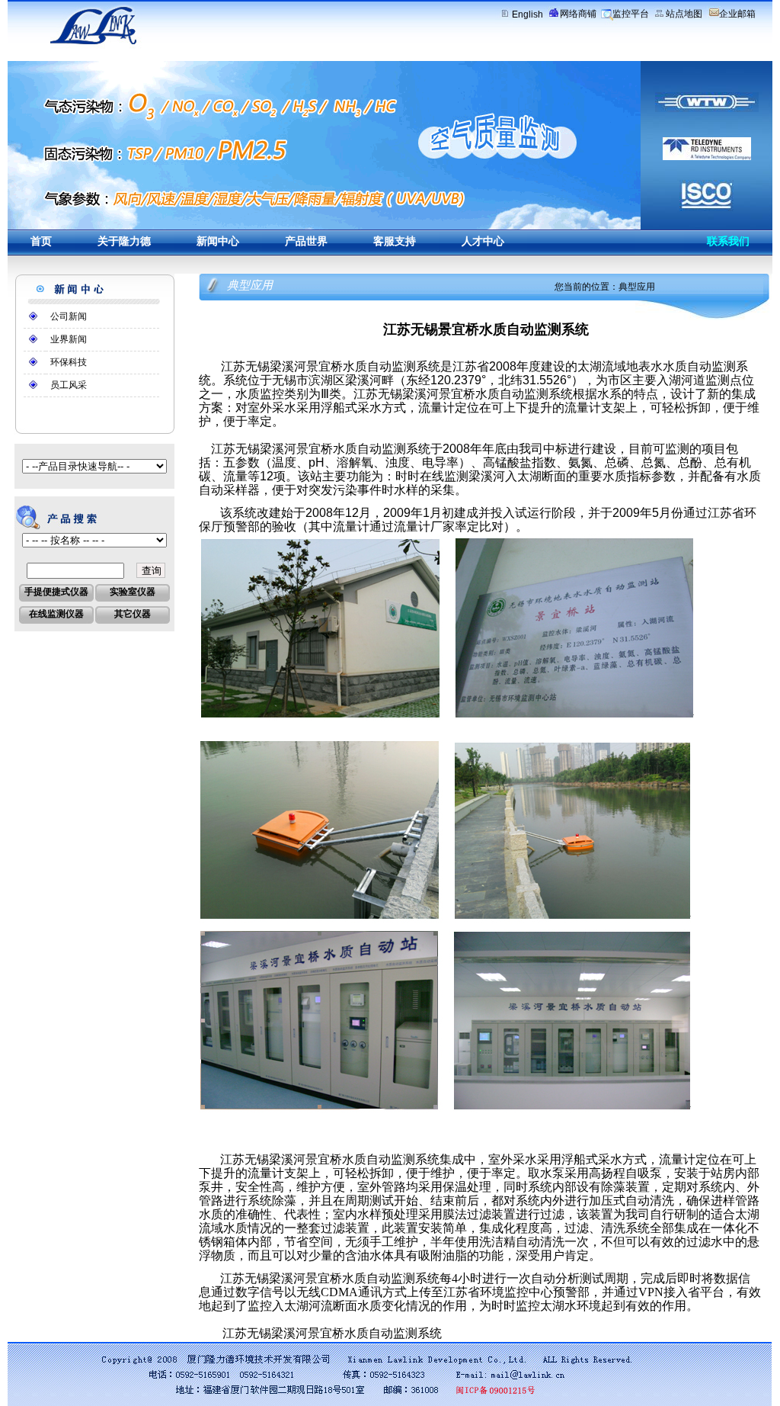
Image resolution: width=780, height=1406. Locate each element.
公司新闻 (68, 316)
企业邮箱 (737, 13)
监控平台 (630, 13)
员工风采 (68, 385)
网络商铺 (578, 13)
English (527, 14)
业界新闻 (68, 339)
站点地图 (684, 13)
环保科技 (68, 362)
